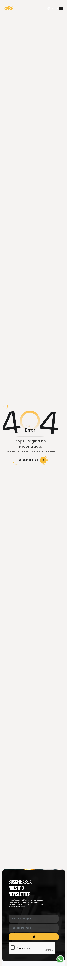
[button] (61, 8)
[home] (8, 8)
